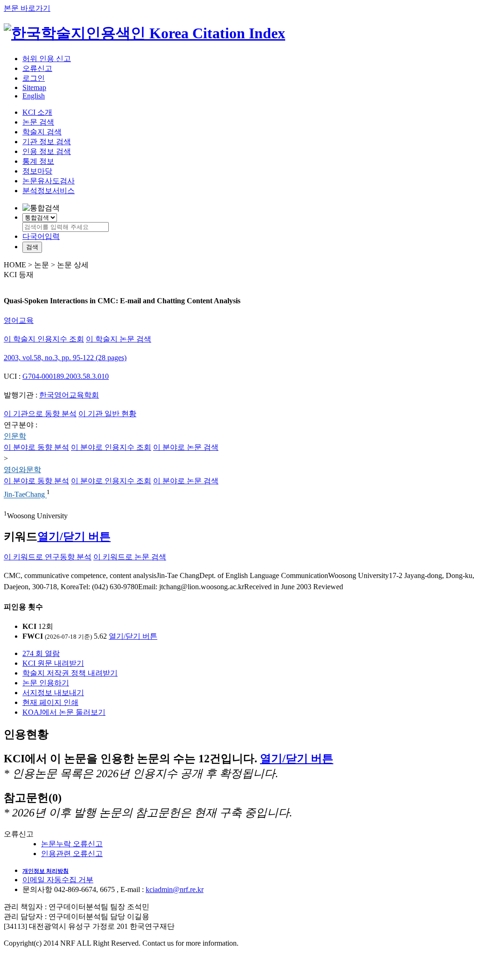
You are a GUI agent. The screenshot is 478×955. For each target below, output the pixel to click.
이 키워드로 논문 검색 (129, 557)
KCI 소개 (37, 112)
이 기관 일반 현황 (107, 414)
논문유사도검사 (48, 181)
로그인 (33, 78)
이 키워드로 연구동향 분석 (47, 557)
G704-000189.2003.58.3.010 (65, 376)
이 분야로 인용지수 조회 (111, 447)
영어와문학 (22, 470)
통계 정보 (38, 161)
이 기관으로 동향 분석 (40, 414)
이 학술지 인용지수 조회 (44, 339)
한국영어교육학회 (69, 395)
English (33, 96)
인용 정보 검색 (46, 151)
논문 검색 (38, 122)
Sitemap (34, 87)
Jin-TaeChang (25, 495)
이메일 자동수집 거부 (57, 880)
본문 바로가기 (27, 8)
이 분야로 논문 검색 (185, 447)
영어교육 (19, 320)
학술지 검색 (42, 132)
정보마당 (37, 171)
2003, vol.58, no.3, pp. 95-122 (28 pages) (65, 358)
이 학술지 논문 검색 (118, 339)
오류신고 (37, 68)
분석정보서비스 (48, 191)
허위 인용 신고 (46, 59)
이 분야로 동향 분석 (36, 447)
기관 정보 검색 (46, 142)
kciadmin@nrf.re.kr (175, 889)
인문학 (15, 436)
